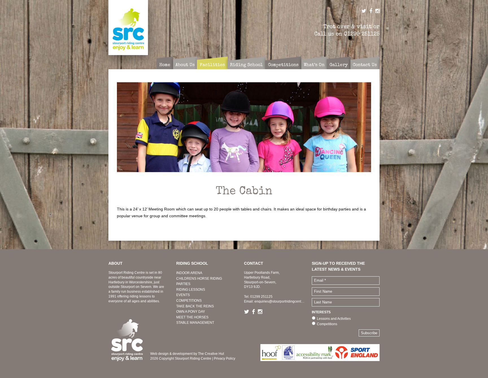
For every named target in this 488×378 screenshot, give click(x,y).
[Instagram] (261, 312)
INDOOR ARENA (189, 273)
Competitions (327, 324)
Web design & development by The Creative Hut (187, 354)
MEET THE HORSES (192, 317)
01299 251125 (362, 34)
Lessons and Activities (334, 319)
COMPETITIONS (189, 301)
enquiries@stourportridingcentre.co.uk (283, 301)
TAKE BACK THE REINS (195, 306)
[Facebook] (255, 312)
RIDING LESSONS (190, 290)
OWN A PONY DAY (190, 312)
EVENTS (183, 295)
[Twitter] (248, 312)
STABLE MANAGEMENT (195, 323)
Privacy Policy (224, 358)
